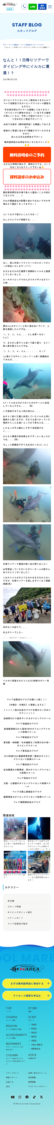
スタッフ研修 (14, 906)
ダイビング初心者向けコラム (15, 1062)
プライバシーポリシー (37, 1086)
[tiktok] (34, 1097)
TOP (4, 45)
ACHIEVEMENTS (16, 1036)
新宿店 (34, 1028)
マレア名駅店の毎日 (18, 923)
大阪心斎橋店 (36, 1044)
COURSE (11, 1018)
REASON (14, 1027)
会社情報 (32, 1077)
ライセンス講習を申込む (27, 995)
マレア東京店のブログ (27, 750)
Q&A (8, 1086)
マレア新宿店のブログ (27, 737)
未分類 (11, 900)
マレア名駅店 (13, 45)
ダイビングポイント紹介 (20, 912)
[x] (41, 1097)
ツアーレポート (15, 917)
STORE (32, 1009)
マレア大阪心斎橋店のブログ (27, 791)
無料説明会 (42, 6)
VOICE (32, 1056)
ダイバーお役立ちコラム (14, 1058)
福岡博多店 (35, 1048)
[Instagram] (20, 1097)
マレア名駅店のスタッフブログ (32, 45)
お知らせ (10, 1082)
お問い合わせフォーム (37, 1073)
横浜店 (34, 1036)
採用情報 (32, 1082)
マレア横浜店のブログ (27, 764)
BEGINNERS (14, 1046)
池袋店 (34, 1024)
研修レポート (11, 1077)
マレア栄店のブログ (27, 777)
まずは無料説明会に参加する (27, 983)
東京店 (34, 1032)
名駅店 (34, 1040)
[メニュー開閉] (50, 6)
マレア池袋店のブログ (27, 723)
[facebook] (27, 1097)
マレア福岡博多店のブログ (27, 802)
